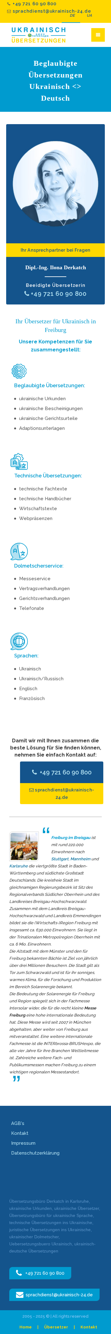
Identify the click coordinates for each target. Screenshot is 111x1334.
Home (25, 1327)
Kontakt (19, 1133)
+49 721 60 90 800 (34, 3)
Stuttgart (59, 859)
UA (89, 15)
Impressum (23, 1143)
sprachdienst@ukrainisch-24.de (52, 11)
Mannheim (80, 859)
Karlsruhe (18, 866)
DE (72, 15)
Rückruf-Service (55, 183)
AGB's (17, 1123)
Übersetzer (56, 1327)
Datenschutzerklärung (35, 1153)
